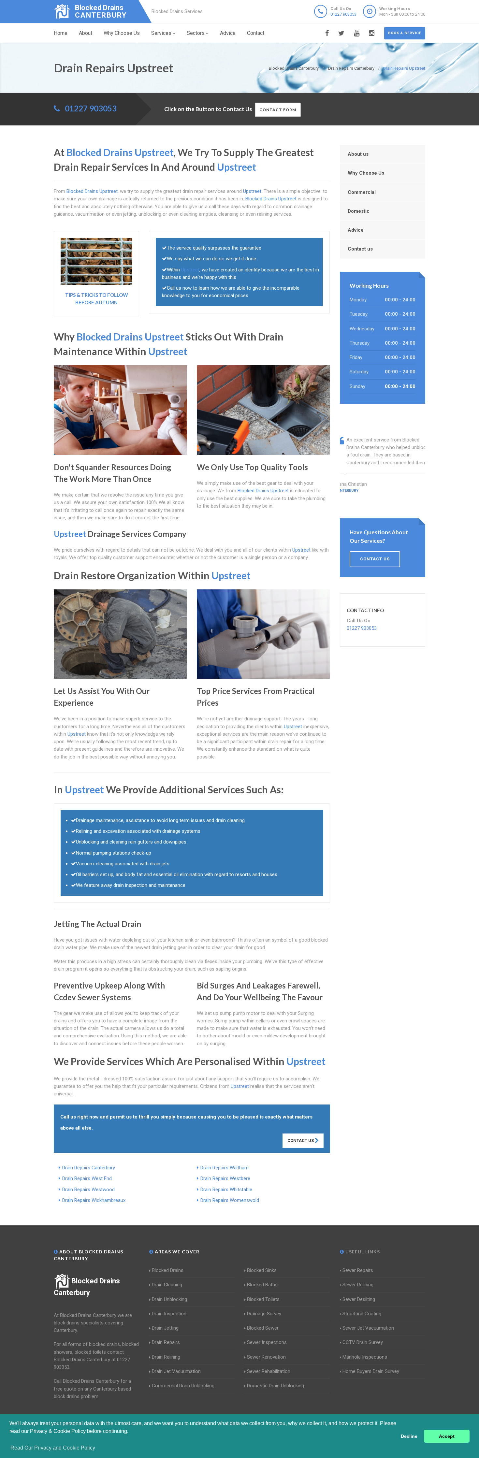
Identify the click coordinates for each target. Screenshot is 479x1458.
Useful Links (362, 1251)
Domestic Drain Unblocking (275, 1386)
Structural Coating (361, 1314)
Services (161, 33)
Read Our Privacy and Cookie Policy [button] (52, 1448)
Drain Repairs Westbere (225, 1178)
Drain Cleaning (167, 1285)
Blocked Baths (262, 1285)
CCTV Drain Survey (362, 1342)
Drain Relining (166, 1357)
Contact (255, 33)
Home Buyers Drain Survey (370, 1371)
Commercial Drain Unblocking (183, 1386)
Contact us (360, 249)
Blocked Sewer (263, 1328)
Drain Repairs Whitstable (226, 1189)
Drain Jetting (165, 1328)
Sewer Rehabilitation (268, 1371)
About (85, 33)
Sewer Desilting (358, 1299)
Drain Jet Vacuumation (176, 1371)
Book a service (404, 33)
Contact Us (301, 1140)
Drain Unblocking (169, 1299)
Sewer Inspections (267, 1342)
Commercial (362, 192)
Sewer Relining (357, 1285)
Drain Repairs (166, 1342)
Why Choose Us (122, 33)
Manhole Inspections (364, 1357)
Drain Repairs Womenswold (229, 1200)
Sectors (196, 33)
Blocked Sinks (262, 1270)
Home (60, 33)
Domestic (359, 211)
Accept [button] (447, 1436)
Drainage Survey (264, 1314)
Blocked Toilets (263, 1299)
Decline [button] (409, 1436)
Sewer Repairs (357, 1270)
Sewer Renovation (266, 1357)
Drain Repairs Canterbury (88, 1168)
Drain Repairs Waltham (224, 1168)
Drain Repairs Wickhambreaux (93, 1200)
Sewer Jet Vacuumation (368, 1328)
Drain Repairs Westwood (88, 1189)
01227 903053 (343, 14)
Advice (228, 33)
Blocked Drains (167, 1270)
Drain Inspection (169, 1314)
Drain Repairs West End (87, 1178)
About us (358, 154)
